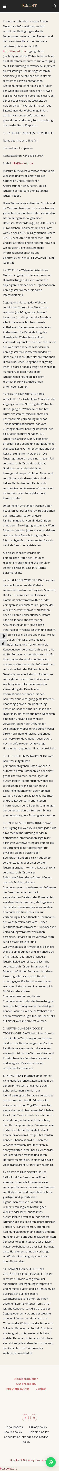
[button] (54, 6)
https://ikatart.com (14, 51)
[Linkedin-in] (33, 1417)
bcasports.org (8, 1468)
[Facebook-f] (25, 1417)
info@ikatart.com (22, 163)
